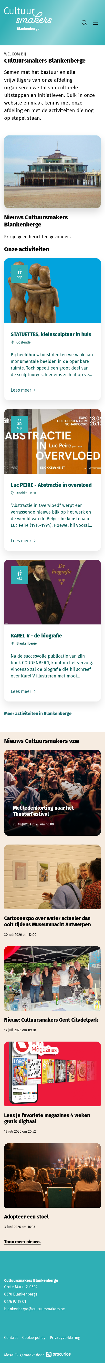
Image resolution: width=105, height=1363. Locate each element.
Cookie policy (33, 1337)
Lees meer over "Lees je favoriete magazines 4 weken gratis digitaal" (52, 1088)
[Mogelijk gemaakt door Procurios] (58, 1355)
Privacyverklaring (65, 1337)
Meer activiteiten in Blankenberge (38, 713)
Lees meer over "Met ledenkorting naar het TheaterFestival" (52, 793)
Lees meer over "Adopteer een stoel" (52, 1186)
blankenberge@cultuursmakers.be (34, 1309)
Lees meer (21, 390)
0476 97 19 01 (15, 1301)
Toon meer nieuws (22, 1241)
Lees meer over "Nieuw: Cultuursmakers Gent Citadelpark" (52, 989)
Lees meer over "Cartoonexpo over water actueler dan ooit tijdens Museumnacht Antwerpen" (52, 891)
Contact (11, 1337)
